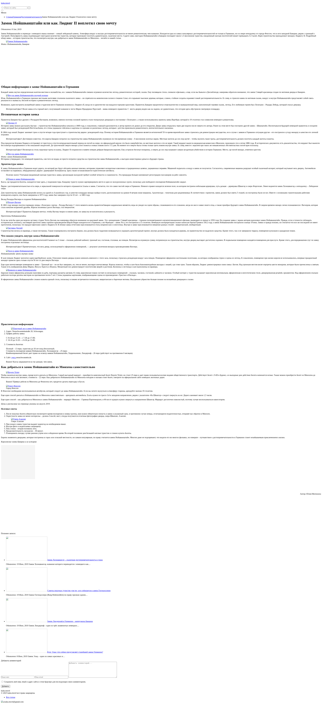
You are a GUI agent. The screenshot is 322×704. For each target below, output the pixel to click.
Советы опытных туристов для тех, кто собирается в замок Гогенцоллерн (79, 591)
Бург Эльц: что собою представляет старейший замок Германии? (75, 652)
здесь (13, 357)
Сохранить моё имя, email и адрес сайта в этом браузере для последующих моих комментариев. (45, 682)
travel (5, 3)
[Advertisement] (161, 65)
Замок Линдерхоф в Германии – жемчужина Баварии (70, 621)
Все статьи (10, 697)
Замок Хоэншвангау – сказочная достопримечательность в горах (75, 560)
